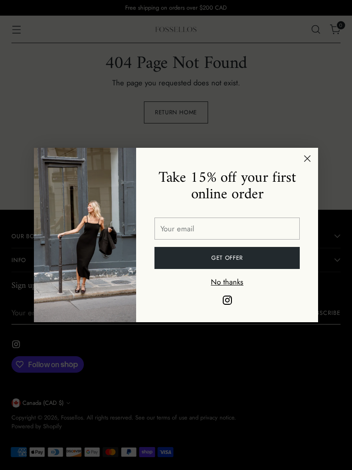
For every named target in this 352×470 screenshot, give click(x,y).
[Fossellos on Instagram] (227, 302)
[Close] (307, 158)
